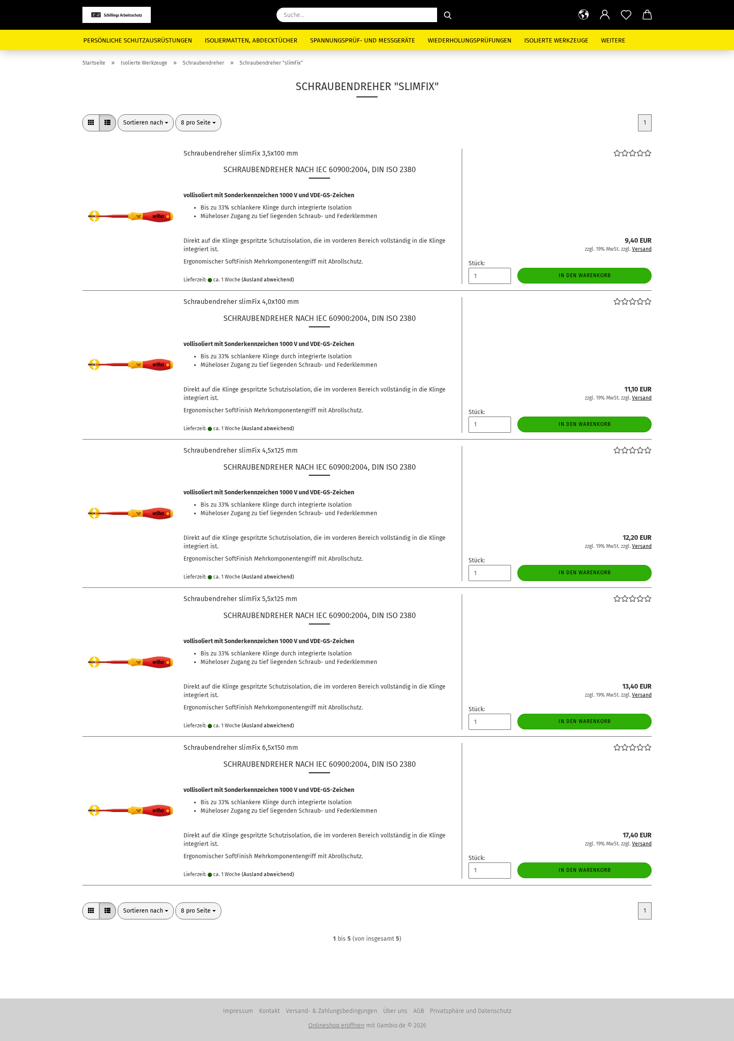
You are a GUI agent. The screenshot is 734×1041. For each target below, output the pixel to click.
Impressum (238, 1011)
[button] (583, 15)
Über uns (395, 1011)
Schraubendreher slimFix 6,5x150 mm (241, 747)
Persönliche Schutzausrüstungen (137, 40)
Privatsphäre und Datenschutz (470, 1011)
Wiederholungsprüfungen (469, 40)
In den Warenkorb (585, 275)
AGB (418, 1011)
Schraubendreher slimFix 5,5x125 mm (240, 599)
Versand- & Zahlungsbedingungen (331, 1011)
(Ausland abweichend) (268, 280)
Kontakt (269, 1011)
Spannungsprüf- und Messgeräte (362, 40)
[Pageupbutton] (710, 1028)
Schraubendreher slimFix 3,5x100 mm (241, 153)
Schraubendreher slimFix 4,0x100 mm (241, 302)
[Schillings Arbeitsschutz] (119, 15)
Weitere (613, 40)
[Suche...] (447, 15)
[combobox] (146, 122)
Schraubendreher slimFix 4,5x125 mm (241, 450)
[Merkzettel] (626, 15)
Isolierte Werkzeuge (556, 40)
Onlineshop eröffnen (336, 1025)
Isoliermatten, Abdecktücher (251, 40)
